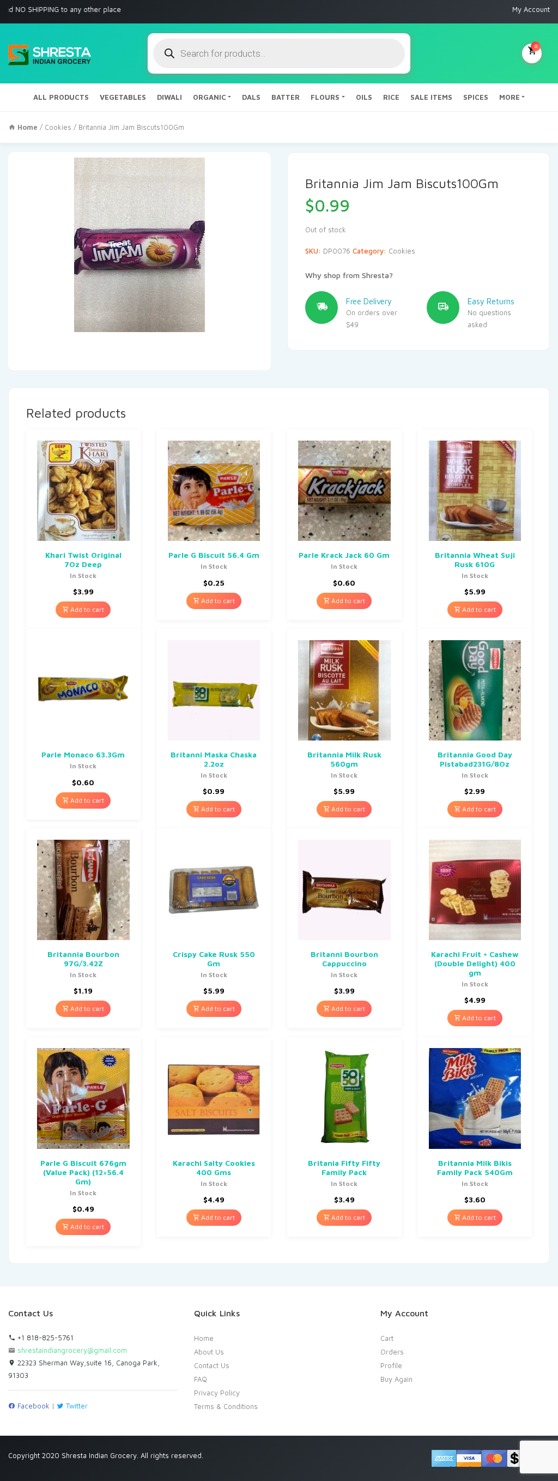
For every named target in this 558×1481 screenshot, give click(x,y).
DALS (251, 97)
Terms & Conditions (226, 1406)
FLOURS (325, 97)
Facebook (32, 1405)
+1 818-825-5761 (44, 1337)
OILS (364, 97)
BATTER (285, 97)
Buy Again (396, 1379)
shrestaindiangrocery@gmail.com (72, 1350)
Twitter (76, 1405)
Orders (392, 1351)
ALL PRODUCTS (61, 97)
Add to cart (86, 609)
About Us (209, 1351)
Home (204, 1338)
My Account (531, 9)
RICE (391, 97)
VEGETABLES (123, 97)
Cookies (58, 127)
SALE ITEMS (431, 97)
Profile (391, 1365)
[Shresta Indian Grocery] (50, 53)
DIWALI (169, 97)
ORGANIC (209, 97)
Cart (386, 1338)
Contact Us (211, 1365)
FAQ (200, 1379)
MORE (509, 97)
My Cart (535, 46)
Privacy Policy (217, 1392)
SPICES (475, 97)
